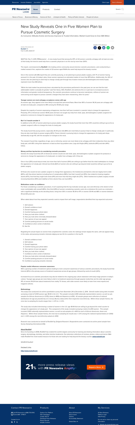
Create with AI (44, 417)
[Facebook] (14, 422)
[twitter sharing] (99, 48)
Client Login (105, 2)
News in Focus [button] (17, 17)
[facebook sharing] (95, 48)
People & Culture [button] (92, 17)
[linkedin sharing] (103, 48)
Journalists (37, 2)
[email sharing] (112, 48)
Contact (57, 9)
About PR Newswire (75, 413)
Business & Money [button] (31, 17)
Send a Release (117, 2)
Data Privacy (101, 417)
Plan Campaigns (45, 415)
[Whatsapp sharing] (108, 48)
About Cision (73, 415)
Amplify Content (45, 422)
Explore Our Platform (46, 413)
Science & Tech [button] (45, 17)
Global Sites (73, 422)
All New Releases (103, 413)
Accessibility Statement (76, 419)
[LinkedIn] (12, 422)
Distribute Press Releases (48, 419)
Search (118, 9)
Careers (71, 417)
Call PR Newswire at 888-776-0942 (24, 413)
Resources (15, 2)
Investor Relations (26, 2)
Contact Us (14, 420)
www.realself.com (98, 336)
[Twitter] (17, 422)
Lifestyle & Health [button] (59, 17)
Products (46, 9)
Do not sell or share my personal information (108, 420)
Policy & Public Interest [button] (76, 17)
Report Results (44, 420)
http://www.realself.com (29, 351)
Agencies (45, 2)
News (35, 9)
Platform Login (102, 415)
